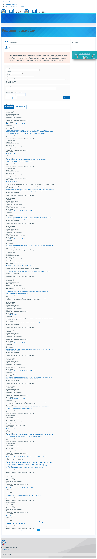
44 (42, 530)
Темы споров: (9, 128)
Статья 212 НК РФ (20, 371)
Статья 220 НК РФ (20, 123)
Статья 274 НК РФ (10, 211)
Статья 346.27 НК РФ (22, 399)
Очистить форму (11, 98)
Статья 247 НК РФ (20, 456)
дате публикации (20, 106)
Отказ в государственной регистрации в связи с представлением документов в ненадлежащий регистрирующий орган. (27, 292)
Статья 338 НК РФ (10, 239)
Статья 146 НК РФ (10, 153)
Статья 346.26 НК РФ (11, 181)
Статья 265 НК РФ (41, 456)
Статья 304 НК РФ (30, 211)
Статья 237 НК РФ (30, 265)
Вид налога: (9, 125)
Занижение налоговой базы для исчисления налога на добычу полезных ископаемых (29, 245)
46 (48, 530)
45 (45, 530)
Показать (66, 98)
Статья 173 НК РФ (30, 487)
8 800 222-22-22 (5, 549)
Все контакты (4, 551)
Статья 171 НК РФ (10, 343)
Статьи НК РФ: (9, 122)
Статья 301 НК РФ (20, 211)
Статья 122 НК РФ (10, 456)
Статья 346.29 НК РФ (11, 315)
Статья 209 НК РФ (10, 265)
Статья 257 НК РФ (30, 456)
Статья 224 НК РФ (30, 371)
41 (31, 530)
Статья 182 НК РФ (10, 428)
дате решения (9, 106)
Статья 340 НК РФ (20, 239)
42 (35, 530)
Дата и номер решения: (12, 114)
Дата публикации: (10, 111)
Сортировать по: (8, 104)
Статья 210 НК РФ (20, 265)
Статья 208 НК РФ (10, 123)
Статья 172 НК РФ (20, 343)
